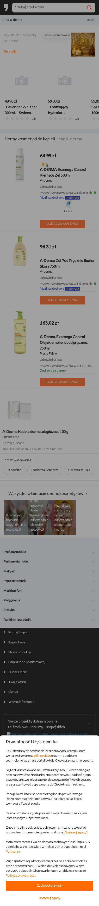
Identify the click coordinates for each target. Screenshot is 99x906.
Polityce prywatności (20, 875)
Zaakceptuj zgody (49, 885)
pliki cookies (42, 755)
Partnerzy (13, 851)
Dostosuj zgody (75, 832)
